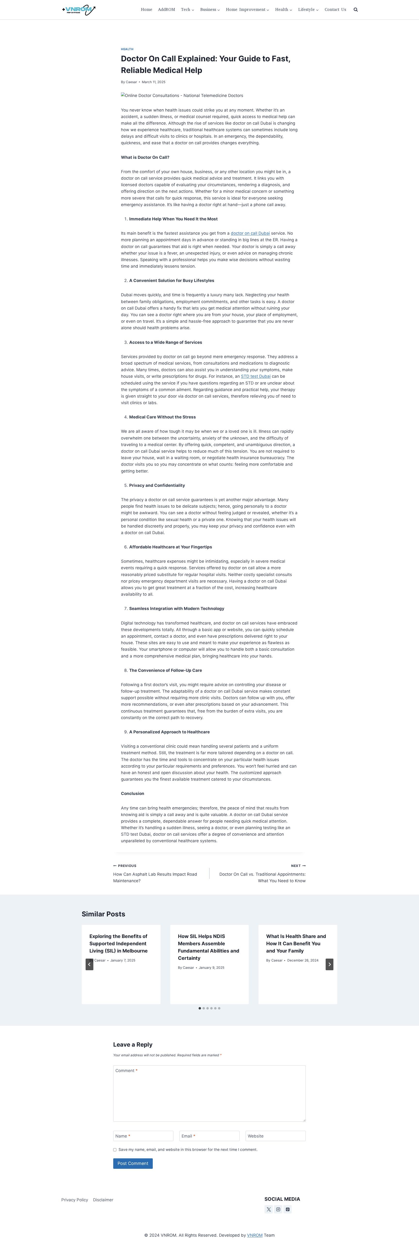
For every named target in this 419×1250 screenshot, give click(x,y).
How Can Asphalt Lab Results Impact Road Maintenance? (155, 873)
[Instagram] (278, 1209)
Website (256, 1136)
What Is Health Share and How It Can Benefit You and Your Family (296, 943)
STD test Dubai (256, 376)
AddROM (166, 9)
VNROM (255, 1235)
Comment (126, 1070)
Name (122, 1136)
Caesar (131, 82)
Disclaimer (103, 1199)
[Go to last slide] (89, 964)
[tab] (200, 1008)
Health (127, 49)
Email (188, 1136)
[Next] (329, 964)
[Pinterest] (287, 1209)
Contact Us (335, 9)
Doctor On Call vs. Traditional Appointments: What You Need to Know (262, 873)
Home (146, 9)
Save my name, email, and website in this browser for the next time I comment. (188, 1149)
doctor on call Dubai (250, 233)
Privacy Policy (74, 1199)
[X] (269, 1209)
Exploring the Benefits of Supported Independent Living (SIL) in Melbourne (118, 943)
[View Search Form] (355, 9)
